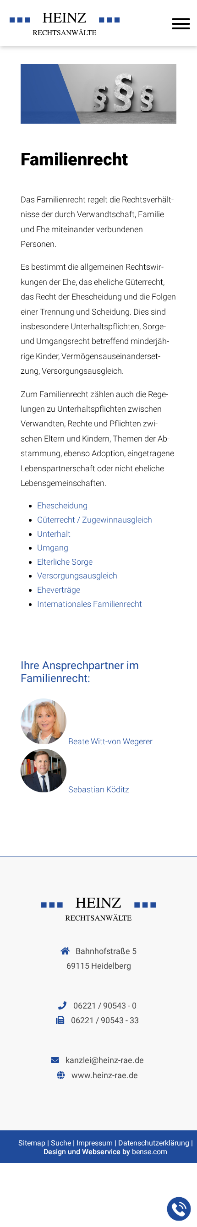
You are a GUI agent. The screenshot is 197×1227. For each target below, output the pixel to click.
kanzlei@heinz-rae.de (105, 1060)
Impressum (95, 1143)
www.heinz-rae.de (104, 1075)
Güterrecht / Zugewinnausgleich (94, 519)
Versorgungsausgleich (77, 575)
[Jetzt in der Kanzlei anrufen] (179, 1209)
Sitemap (31, 1143)
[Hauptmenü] (181, 25)
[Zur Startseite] (65, 35)
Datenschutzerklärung (153, 1143)
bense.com (149, 1151)
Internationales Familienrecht (89, 604)
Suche (61, 1143)
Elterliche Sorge (65, 562)
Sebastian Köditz (98, 789)
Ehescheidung (62, 505)
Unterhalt (54, 534)
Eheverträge (58, 589)
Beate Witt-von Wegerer (110, 741)
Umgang (52, 547)
